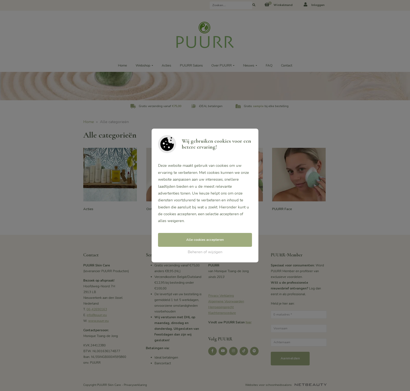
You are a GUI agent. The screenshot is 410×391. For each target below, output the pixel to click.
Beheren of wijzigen (205, 251)
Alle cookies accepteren (205, 239)
